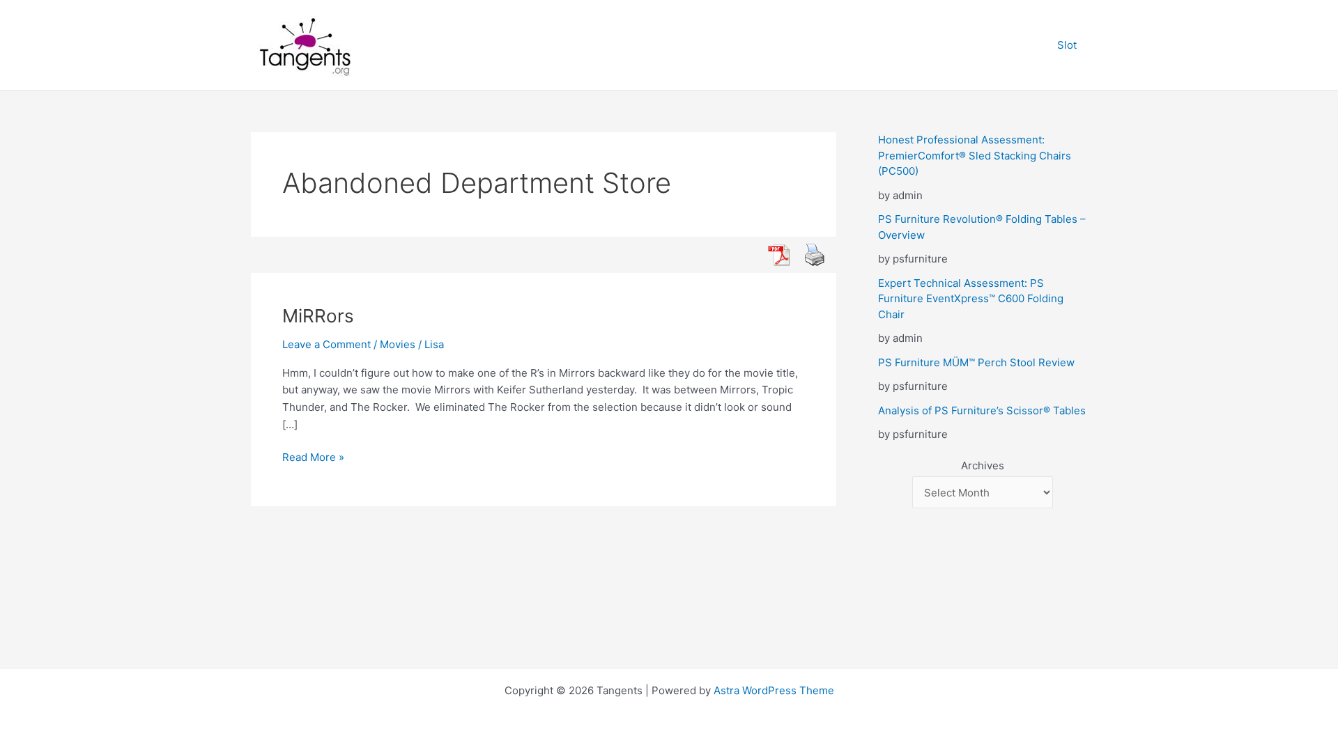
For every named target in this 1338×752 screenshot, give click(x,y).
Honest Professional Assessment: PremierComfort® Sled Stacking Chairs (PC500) (974, 155)
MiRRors (318, 316)
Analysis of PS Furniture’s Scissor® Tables (982, 410)
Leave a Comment (326, 344)
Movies (397, 344)
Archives (982, 465)
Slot (1067, 45)
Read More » (313, 457)
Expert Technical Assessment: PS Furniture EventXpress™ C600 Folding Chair (970, 298)
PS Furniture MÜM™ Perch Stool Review (976, 362)
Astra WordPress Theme (774, 690)
